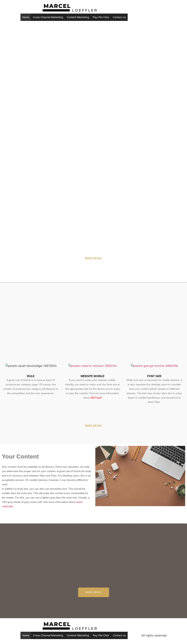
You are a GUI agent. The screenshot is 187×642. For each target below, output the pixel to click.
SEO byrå (96, 397)
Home (25, 17)
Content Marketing (78, 17)
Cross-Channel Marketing (48, 17)
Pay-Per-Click (101, 17)
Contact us (119, 17)
